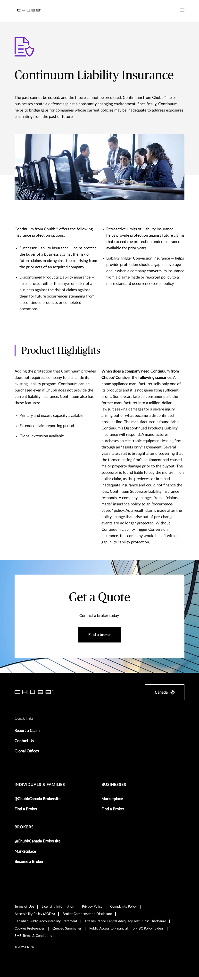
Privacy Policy (92, 906)
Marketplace (112, 799)
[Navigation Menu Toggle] (182, 10)
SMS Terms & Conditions (33, 936)
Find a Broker (26, 809)
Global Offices (27, 751)
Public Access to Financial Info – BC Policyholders (126, 928)
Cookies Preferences (30, 928)
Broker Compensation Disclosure (87, 914)
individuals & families (40, 785)
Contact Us (24, 741)
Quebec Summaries (67, 928)
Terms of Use (24, 906)
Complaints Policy (123, 906)
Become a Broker (29, 862)
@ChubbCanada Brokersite (37, 799)
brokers (24, 827)
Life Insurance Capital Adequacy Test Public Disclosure (125, 921)
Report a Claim (27, 731)
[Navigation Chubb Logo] (29, 11)
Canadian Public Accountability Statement (46, 921)
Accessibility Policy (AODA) (35, 914)
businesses (113, 785)
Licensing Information (58, 906)
